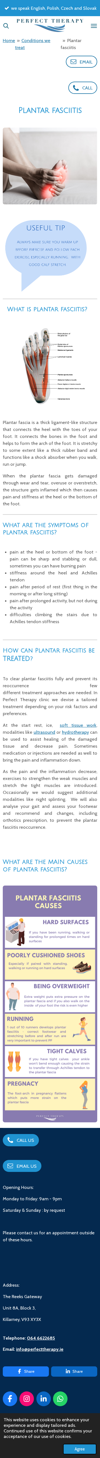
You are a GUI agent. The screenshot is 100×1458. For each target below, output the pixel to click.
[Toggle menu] (94, 26)
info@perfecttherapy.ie (39, 1349)
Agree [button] (80, 1449)
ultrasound (44, 732)
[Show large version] (50, 166)
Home (9, 40)
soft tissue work (78, 725)
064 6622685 (41, 1338)
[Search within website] (6, 26)
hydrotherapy (75, 732)
